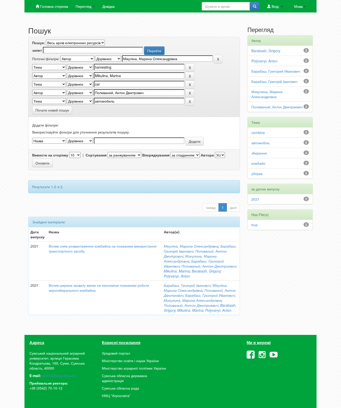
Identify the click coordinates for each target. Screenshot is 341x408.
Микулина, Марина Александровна (193, 300)
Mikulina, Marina (177, 271)
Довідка (108, 6)
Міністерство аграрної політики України (134, 368)
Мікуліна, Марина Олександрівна (191, 246)
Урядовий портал (116, 353)
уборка (257, 173)
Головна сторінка (53, 6)
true (254, 224)
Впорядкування (156, 154)
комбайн (258, 163)
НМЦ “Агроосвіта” (116, 395)
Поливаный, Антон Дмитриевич (208, 266)
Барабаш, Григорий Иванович (210, 295)
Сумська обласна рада (120, 388)
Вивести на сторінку (50, 154)
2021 (255, 199)
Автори (207, 154)
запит (37, 50)
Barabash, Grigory (206, 271)
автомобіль (260, 142)
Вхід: (275, 6)
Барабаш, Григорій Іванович (187, 285)
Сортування (96, 154)
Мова (298, 6)
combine (258, 132)
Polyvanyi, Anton (177, 275)
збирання (259, 152)
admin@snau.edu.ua (58, 375)
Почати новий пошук (52, 110)
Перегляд (84, 6)
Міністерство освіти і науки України (130, 360)
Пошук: (38, 42)
